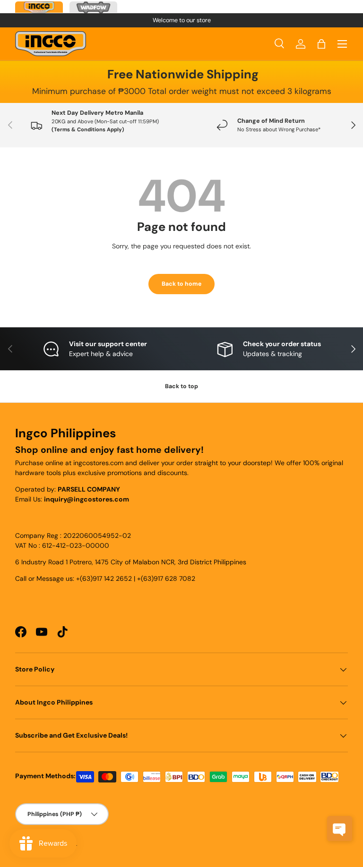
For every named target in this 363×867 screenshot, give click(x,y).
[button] (321, 44)
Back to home (181, 284)
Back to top (181, 386)
